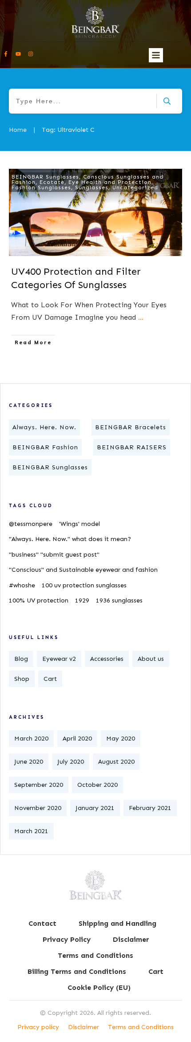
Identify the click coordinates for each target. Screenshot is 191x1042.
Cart (50, 679)
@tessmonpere (30, 524)
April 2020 (77, 738)
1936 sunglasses (119, 600)
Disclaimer (83, 1027)
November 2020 (37, 808)
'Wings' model (79, 524)
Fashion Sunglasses (41, 187)
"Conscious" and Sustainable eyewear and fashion (83, 570)
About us (151, 659)
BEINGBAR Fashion (45, 447)
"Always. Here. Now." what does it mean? (70, 539)
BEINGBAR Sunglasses (45, 177)
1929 (82, 600)
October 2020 (97, 785)
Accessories (106, 659)
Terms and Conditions (141, 1027)
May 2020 (120, 738)
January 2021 (95, 808)
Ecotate (52, 182)
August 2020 (116, 761)
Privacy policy (38, 1027)
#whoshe (22, 585)
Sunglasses (91, 187)
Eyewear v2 (59, 659)
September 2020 (38, 785)
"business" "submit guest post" (54, 554)
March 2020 (31, 738)
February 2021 (150, 808)
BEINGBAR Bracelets (130, 427)
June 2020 (28, 761)
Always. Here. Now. (44, 427)
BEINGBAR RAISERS (132, 447)
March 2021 (31, 831)
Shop (21, 679)
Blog (21, 659)
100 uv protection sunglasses (84, 585)
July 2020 (70, 761)
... (140, 317)
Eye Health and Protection (109, 182)
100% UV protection (38, 600)
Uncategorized (135, 187)
